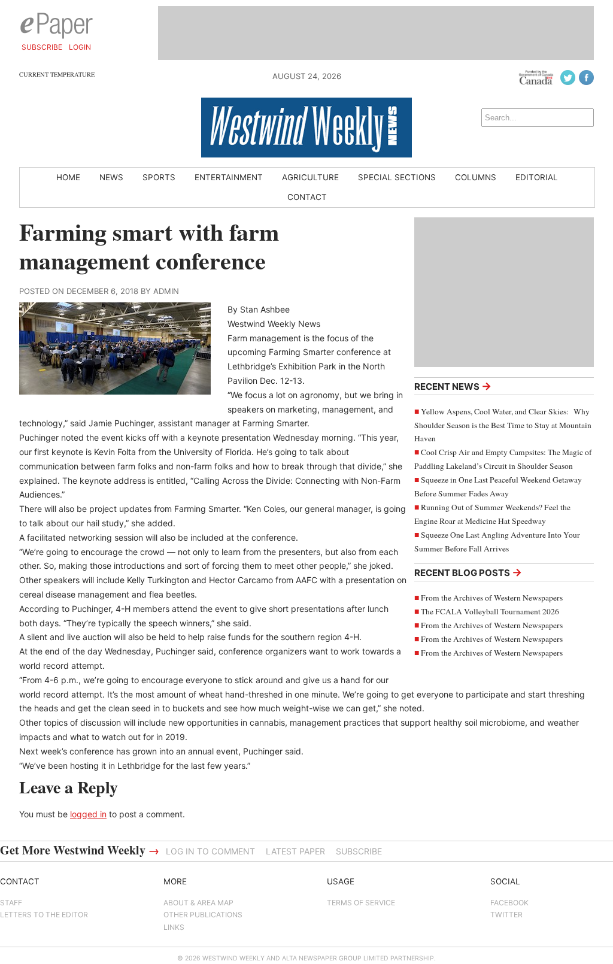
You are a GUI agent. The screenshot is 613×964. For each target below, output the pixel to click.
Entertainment (229, 177)
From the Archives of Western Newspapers (492, 597)
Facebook (509, 902)
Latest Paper (295, 851)
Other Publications (202, 914)
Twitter (506, 914)
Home (68, 177)
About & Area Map (198, 902)
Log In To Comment (210, 851)
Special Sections (397, 177)
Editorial (536, 177)
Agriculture (310, 177)
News (111, 177)
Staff (11, 902)
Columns (475, 177)
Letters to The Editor (44, 914)
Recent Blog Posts (468, 572)
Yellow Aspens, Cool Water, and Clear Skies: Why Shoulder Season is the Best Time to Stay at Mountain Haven (502, 425)
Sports (158, 177)
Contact (307, 197)
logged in (88, 814)
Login (80, 47)
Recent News (452, 386)
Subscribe (42, 47)
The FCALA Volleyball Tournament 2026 (490, 611)
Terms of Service (361, 902)
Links (173, 927)
